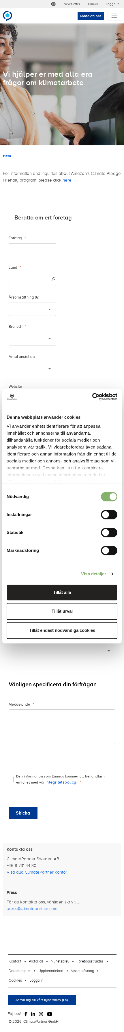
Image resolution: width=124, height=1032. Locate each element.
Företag (15, 238)
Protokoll (36, 961)
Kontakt (15, 961)
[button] (53, 4)
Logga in (112, 3)
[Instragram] (41, 1014)
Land (13, 267)
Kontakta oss (91, 16)
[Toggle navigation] (114, 16)
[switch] (109, 514)
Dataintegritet (20, 970)
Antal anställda (22, 356)
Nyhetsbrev (60, 961)
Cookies (15, 980)
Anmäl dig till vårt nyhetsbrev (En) (42, 1000)
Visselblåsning (82, 970)
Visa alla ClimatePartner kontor (37, 872)
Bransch (15, 326)
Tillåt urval (62, 611)
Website (15, 386)
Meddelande (19, 704)
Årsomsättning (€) (24, 297)
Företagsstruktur (90, 961)
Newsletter (72, 3)
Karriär (93, 3)
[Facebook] (26, 1014)
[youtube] (49, 1014)
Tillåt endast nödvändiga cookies (62, 630)
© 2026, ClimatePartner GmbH (34, 1021)
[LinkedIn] (33, 1014)
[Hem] (10, 16)
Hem (7, 156)
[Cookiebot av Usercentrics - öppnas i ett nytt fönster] (92, 396)
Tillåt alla (62, 592)
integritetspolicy (61, 782)
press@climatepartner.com (32, 908)
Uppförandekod (50, 970)
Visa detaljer (93, 573)
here (67, 180)
